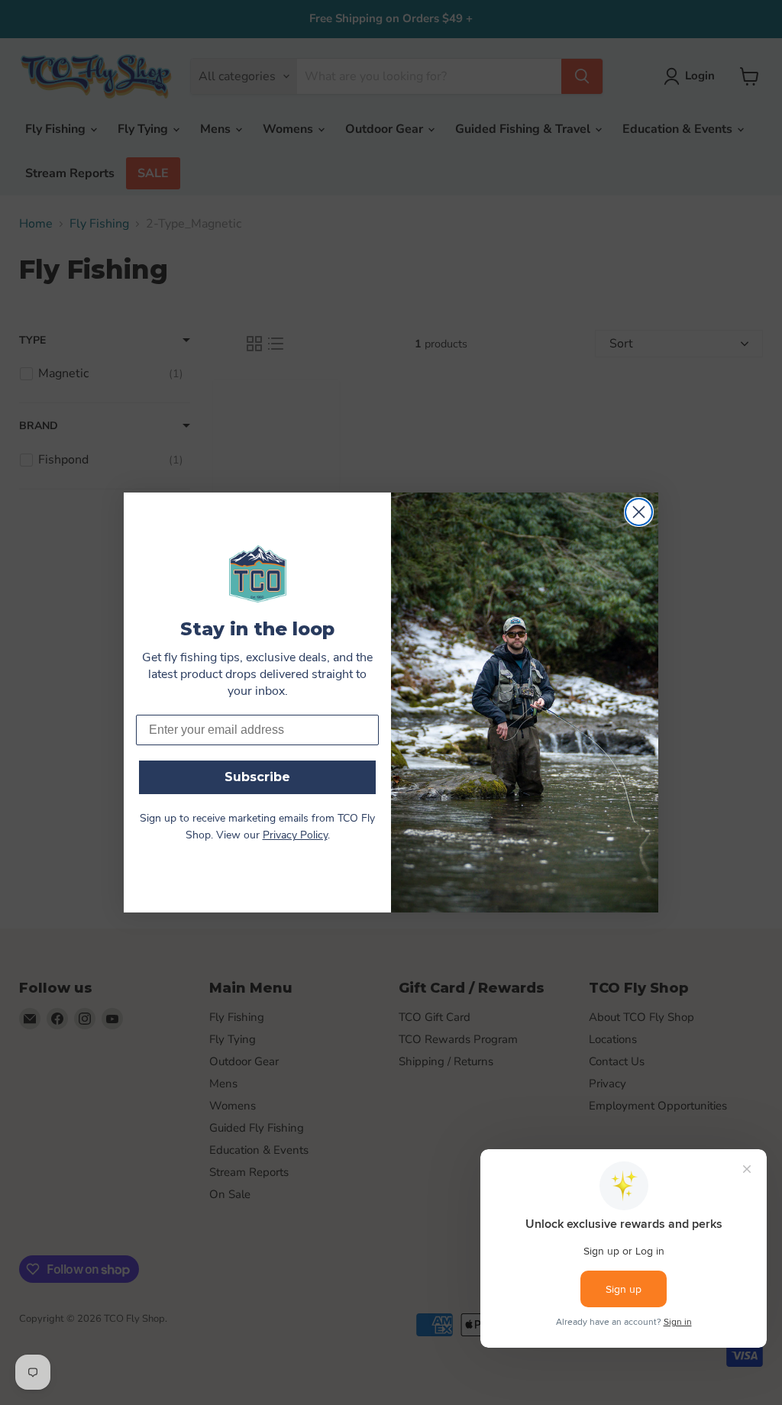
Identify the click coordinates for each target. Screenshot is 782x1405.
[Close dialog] (638, 512)
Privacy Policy (295, 835)
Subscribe (257, 777)
